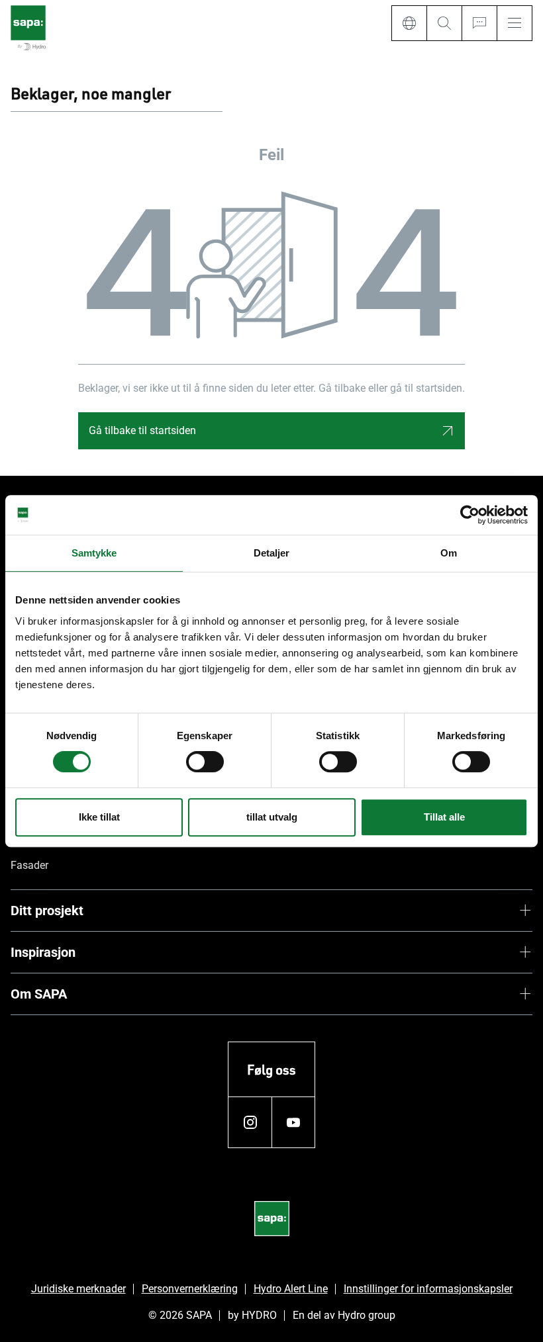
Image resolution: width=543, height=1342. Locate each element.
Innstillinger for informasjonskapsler (428, 1288)
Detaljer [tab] (272, 553)
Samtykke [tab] (94, 553)
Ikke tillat (99, 817)
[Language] (408, 23)
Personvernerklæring (190, 1288)
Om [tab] (448, 553)
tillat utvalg (271, 817)
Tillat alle (444, 817)
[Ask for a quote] (479, 23)
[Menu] (514, 23)
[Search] (444, 23)
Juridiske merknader (78, 1288)
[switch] (205, 761)
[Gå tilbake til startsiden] (28, 29)
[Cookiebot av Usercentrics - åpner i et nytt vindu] (470, 515)
